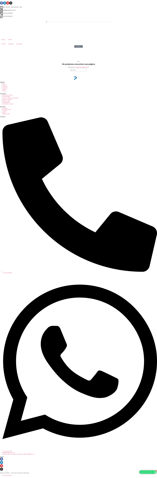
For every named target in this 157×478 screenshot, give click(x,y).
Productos (3, 43)
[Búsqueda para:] (78, 70)
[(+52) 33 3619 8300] (1, 13)
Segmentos (11, 43)
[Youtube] (7, 3)
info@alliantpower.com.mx (9, 10)
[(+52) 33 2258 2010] (1, 16)
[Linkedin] (4, 3)
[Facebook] (1, 3)
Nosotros (3, 39)
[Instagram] (10, 3)
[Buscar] (71, 70)
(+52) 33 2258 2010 (7, 16)
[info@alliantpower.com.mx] (1, 10)
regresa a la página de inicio (82, 67)
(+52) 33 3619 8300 (7, 13)
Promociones (19, 43)
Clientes (10, 39)
